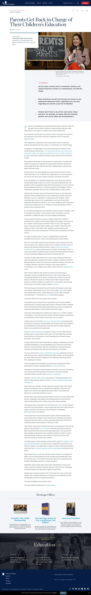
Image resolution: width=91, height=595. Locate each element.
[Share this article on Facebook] (77, 10)
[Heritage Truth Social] (73, 589)
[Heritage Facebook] (76, 589)
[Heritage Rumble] (85, 589)
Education (18, 12)
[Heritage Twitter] (70, 589)
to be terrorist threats (58, 366)
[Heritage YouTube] (88, 589)
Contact (8, 583)
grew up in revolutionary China (53, 321)
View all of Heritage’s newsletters (63, 579)
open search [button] (78, 3)
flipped (29, 412)
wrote (60, 290)
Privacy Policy (5, 589)
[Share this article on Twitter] (73, 11)
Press (50, 3)
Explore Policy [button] (68, 3)
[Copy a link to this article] (82, 10)
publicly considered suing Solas (49, 353)
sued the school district (38, 378)
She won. (56, 284)
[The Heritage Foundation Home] (8, 3)
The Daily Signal (50, 485)
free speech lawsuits (40, 448)
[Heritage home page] (3, 574)
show (37, 180)
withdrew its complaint (53, 374)
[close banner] (89, 593)
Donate (85, 3)
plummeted (30, 139)
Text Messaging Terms (15, 589)
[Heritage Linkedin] (82, 589)
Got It (63, 593)
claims (60, 405)
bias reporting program (35, 332)
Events (39, 3)
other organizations (55, 448)
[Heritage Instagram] (79, 589)
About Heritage (30, 3)
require (30, 390)
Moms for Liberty (43, 428)
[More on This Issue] (59, 544)
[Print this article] (87, 10)
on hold (48, 295)
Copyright (23, 589)
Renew (45, 3)
